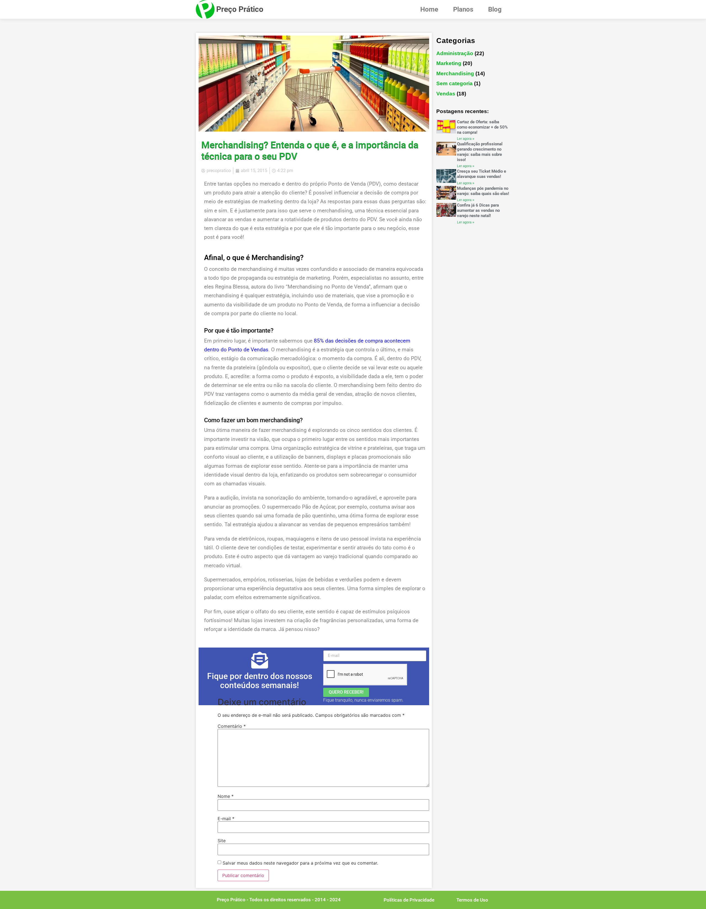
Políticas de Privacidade (409, 900)
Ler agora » (465, 139)
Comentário (232, 726)
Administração (454, 53)
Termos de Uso (472, 900)
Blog (495, 9)
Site (222, 840)
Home (429, 9)
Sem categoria (454, 83)
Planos (463, 9)
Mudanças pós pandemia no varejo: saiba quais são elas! (483, 191)
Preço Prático (239, 9)
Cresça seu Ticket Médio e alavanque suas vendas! (481, 174)
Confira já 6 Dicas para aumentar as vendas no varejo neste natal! (478, 210)
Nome (226, 796)
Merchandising (455, 73)
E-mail (226, 818)
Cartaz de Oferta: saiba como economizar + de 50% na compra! (482, 127)
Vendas (445, 94)
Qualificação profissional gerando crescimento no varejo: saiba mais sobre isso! (479, 151)
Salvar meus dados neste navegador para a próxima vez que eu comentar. (300, 863)
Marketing (448, 63)
